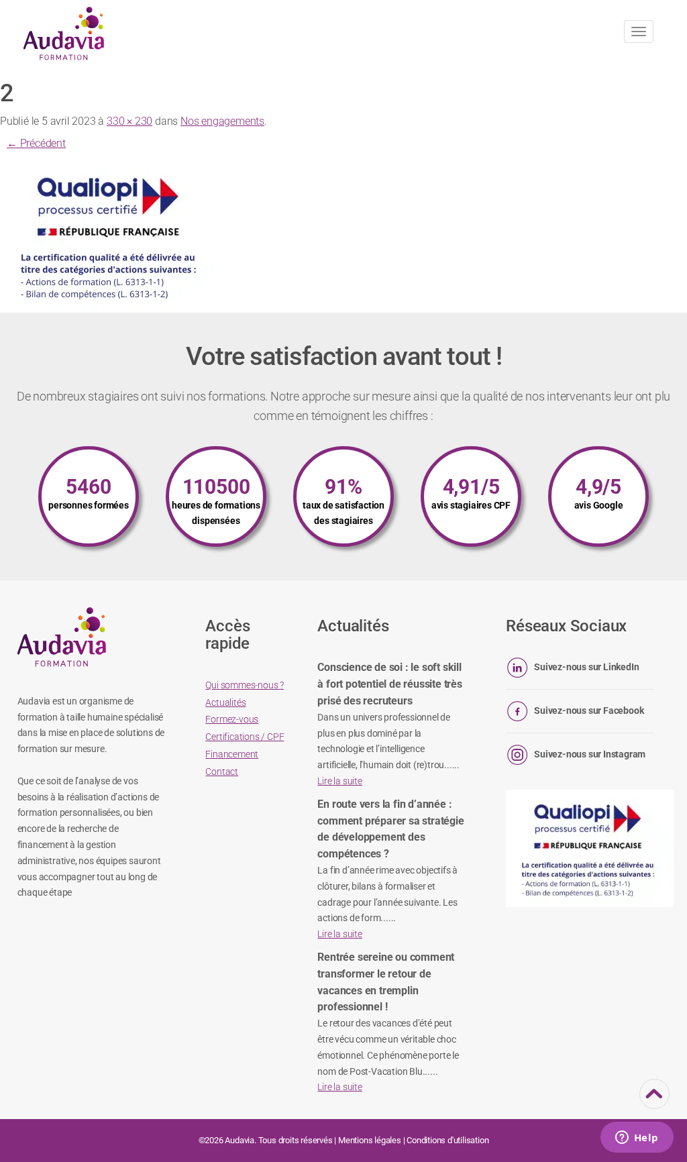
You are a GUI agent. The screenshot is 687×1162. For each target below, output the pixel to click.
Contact (221, 771)
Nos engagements (222, 121)
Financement (231, 754)
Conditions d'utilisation (447, 1140)
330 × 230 (129, 121)
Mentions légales (369, 1140)
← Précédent (36, 143)
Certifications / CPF (244, 736)
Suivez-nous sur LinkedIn (586, 667)
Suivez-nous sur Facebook (588, 710)
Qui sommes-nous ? (244, 685)
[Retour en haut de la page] (654, 1100)
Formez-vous (231, 719)
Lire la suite (339, 781)
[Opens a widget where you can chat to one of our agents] (637, 1138)
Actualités (225, 702)
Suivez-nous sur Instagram (589, 754)
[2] (110, 234)
